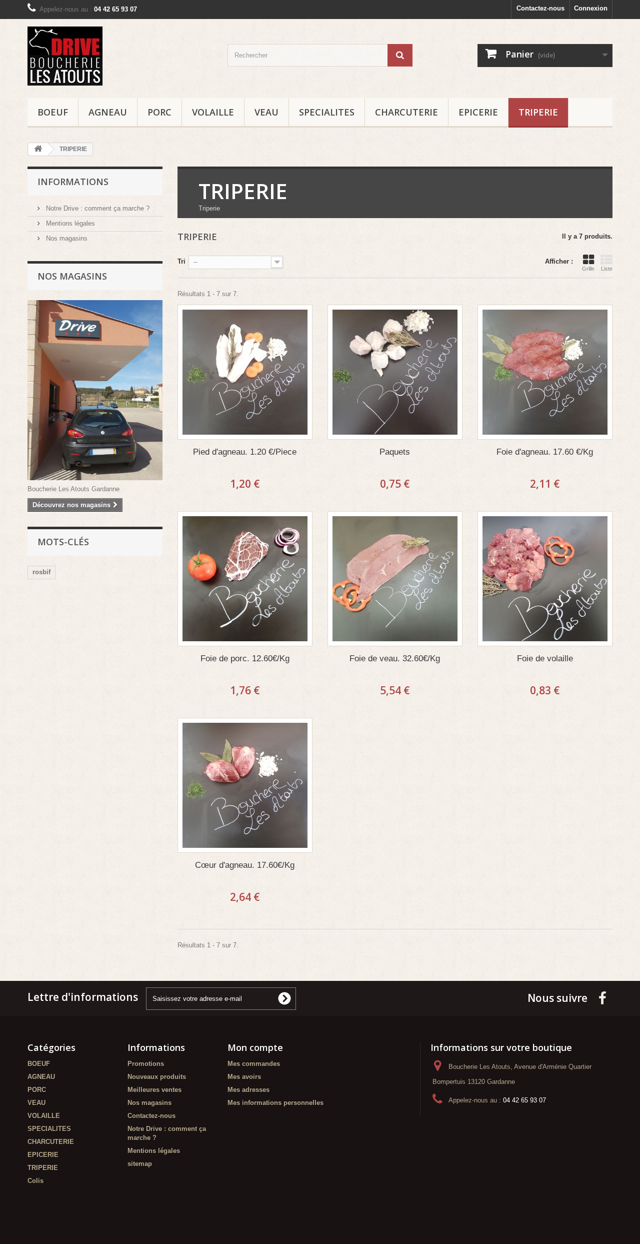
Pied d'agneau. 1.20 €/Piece (244, 452)
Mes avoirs (244, 1076)
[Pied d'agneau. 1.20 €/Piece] (245, 372)
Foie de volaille (545, 658)
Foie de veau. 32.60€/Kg (395, 658)
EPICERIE (478, 112)
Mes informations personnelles (276, 1102)
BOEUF (53, 112)
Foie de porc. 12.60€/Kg (245, 658)
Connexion (591, 8)
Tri (182, 261)
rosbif (41, 572)
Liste (606, 269)
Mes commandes (254, 1063)
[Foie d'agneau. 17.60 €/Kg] (545, 372)
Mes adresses (249, 1089)
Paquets (395, 452)
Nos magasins (66, 238)
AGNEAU (107, 112)
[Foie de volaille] (545, 578)
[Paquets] (395, 372)
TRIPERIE (538, 112)
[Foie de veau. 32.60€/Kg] (395, 578)
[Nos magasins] (95, 390)
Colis (36, 1180)
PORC (160, 112)
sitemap (140, 1163)
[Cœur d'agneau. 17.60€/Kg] (245, 785)
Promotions (146, 1063)
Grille (588, 269)
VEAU (266, 112)
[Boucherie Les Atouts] (120, 56)
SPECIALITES (326, 112)
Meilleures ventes (155, 1089)
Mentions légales (69, 223)
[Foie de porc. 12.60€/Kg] (245, 578)
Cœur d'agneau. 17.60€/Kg (244, 865)
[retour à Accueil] (38, 149)
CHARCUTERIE (406, 112)
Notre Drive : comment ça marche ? (97, 208)
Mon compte (255, 1047)
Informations (73, 182)
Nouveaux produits (157, 1076)
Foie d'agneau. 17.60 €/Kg (544, 452)
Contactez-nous (540, 8)
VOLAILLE (213, 112)
